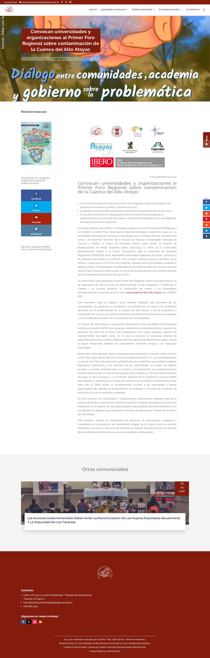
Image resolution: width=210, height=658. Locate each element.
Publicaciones (142, 10)
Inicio (93, 10)
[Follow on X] (29, 622)
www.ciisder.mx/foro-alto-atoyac (144, 292)
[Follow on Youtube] (40, 622)
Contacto (193, 10)
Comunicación (169, 10)
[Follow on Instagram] (34, 622)
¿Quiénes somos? (113, 10)
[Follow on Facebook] (23, 622)
